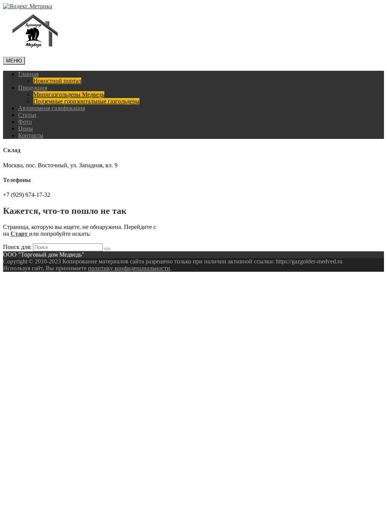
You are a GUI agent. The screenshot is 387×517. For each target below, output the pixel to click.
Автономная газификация (51, 108)
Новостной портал (57, 81)
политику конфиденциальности (129, 268)
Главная (28, 74)
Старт (20, 233)
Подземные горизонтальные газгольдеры (86, 101)
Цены (25, 128)
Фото (25, 121)
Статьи (27, 115)
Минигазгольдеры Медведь (68, 94)
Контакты (30, 135)
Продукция (32, 87)
